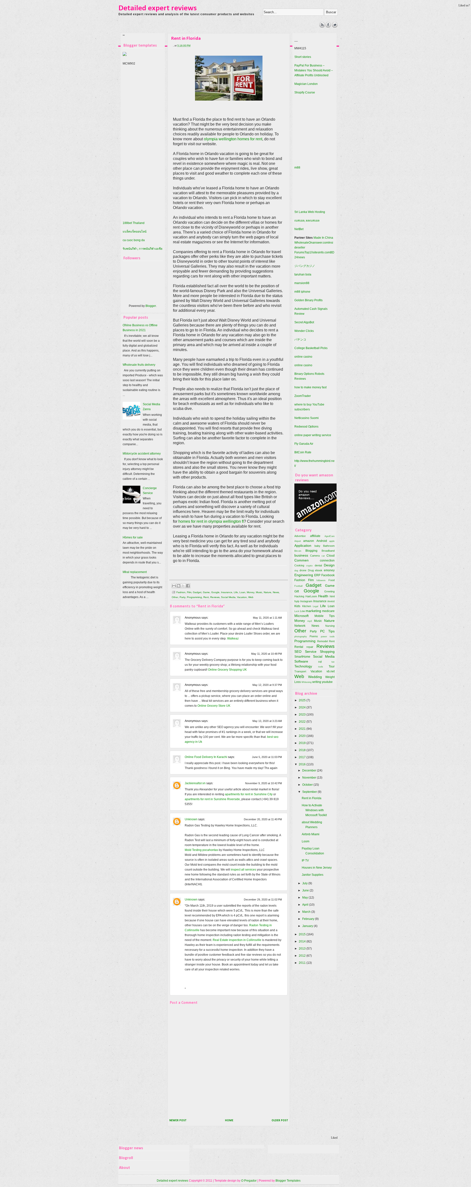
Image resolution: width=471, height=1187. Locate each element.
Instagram (306, 601)
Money (250, 592)
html (332, 596)
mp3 (309, 621)
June (306, 890)
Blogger (150, 306)
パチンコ (300, 339)
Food (331, 580)
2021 (302, 728)
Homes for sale (133, 537)
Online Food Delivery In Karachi (206, 757)
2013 (302, 948)
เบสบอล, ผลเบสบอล (306, 220)
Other (175, 597)
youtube (327, 682)
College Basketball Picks (310, 348)
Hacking (299, 596)
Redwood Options (306, 426)
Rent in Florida (311, 798)
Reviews (215, 597)
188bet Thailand (133, 223)
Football (298, 586)
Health (323, 596)
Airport (297, 541)
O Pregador (249, 1180)
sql (320, 661)
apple (332, 541)
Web (250, 597)
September (310, 792)
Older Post (280, 1120)
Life (236, 592)
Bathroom (329, 545)
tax (333, 661)
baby (317, 545)
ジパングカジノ (304, 266)
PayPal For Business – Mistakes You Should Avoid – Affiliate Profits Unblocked (313, 70)
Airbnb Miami (310, 834)
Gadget (197, 592)
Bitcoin (297, 550)
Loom (305, 841)
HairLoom (311, 596)
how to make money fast (310, 387)
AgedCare (330, 536)
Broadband (328, 550)
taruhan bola (302, 274)
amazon (308, 541)
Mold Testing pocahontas (201, 850)
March (306, 911)
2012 (302, 955)
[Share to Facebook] (187, 585)
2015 (302, 934)
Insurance (226, 592)
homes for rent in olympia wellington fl (211, 521)
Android (321, 541)
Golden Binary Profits (308, 300)
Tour (332, 666)
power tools (328, 636)
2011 (302, 963)
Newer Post (177, 1120)
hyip (296, 601)
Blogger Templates (288, 1180)
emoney (329, 570)
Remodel (322, 641)
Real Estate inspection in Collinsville (237, 940)
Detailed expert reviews (157, 8)
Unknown (191, 819)
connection (327, 560)
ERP (317, 575)
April (305, 904)
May (305, 897)
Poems (314, 636)
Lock (296, 611)
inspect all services (243, 869)
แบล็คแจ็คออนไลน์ (134, 231)
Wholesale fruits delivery (139, 364)
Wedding (315, 677)
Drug (311, 570)
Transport (300, 671)
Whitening (306, 682)
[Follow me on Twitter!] (335, 26)
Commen (301, 560)
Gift (296, 591)
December (309, 770)
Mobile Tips (324, 616)
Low (302, 611)
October (308, 784)
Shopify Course (304, 92)
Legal (315, 606)
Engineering (303, 575)
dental (318, 565)
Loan (242, 592)
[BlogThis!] (178, 585)
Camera (315, 555)
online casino (303, 356)
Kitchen (306, 606)
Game (206, 592)
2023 (302, 714)
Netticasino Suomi (306, 418)
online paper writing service (312, 435)
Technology (303, 666)
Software (301, 661)
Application (302, 546)
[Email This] (173, 585)
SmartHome (302, 656)
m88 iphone (302, 291)
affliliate (315, 536)
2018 (302, 750)
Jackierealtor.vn (195, 783)
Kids (297, 606)
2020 (302, 736)
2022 (302, 721)
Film (189, 592)
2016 (302, 764)
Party (182, 597)
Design (329, 565)
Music (259, 592)
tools (320, 666)
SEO (297, 651)
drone (303, 570)
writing (316, 682)
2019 (302, 743)
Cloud (331, 555)
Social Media (228, 597)
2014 (302, 941)
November (309, 777)
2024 (302, 707)
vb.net (331, 671)
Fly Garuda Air (303, 443)
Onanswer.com (318, 242)
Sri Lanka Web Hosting (309, 212)
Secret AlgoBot (304, 322)
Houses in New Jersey (317, 867)
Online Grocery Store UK (213, 705)
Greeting (329, 591)
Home (229, 1120)
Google (215, 592)
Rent (206, 597)
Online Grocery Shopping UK (227, 669)
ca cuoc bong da (134, 240)
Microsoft (301, 616)
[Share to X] (183, 585)
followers (321, 580)
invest (331, 601)
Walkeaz (233, 638)
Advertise (300, 536)
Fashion (180, 592)
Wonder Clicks (304, 331)
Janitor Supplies (312, 874)
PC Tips (327, 631)
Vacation (242, 597)
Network (299, 625)
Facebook (328, 575)
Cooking (299, 565)
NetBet (298, 229)
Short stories (302, 57)
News (276, 592)
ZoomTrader (302, 396)
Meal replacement (135, 572)
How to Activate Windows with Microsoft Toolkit (314, 810)
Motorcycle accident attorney (142, 453)
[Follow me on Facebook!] (328, 26)
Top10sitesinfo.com (317, 252)
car (323, 555)
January (308, 926)
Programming (194, 597)
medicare (328, 611)
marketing (313, 611)
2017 (302, 757)
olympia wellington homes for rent (233, 139)
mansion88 (301, 283)
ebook (318, 570)
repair (309, 646)
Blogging (311, 550)
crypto (309, 565)
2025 (302, 700)
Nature (267, 592)
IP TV (305, 860)
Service (310, 651)
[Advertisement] (208, 33)
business (301, 555)
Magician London (306, 84)
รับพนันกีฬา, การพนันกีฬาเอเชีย (142, 248)
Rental (298, 647)
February (308, 919)
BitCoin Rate (302, 452)
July (305, 883)
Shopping (327, 651)
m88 (297, 167)
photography (300, 636)
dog (296, 570)
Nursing (330, 625)
